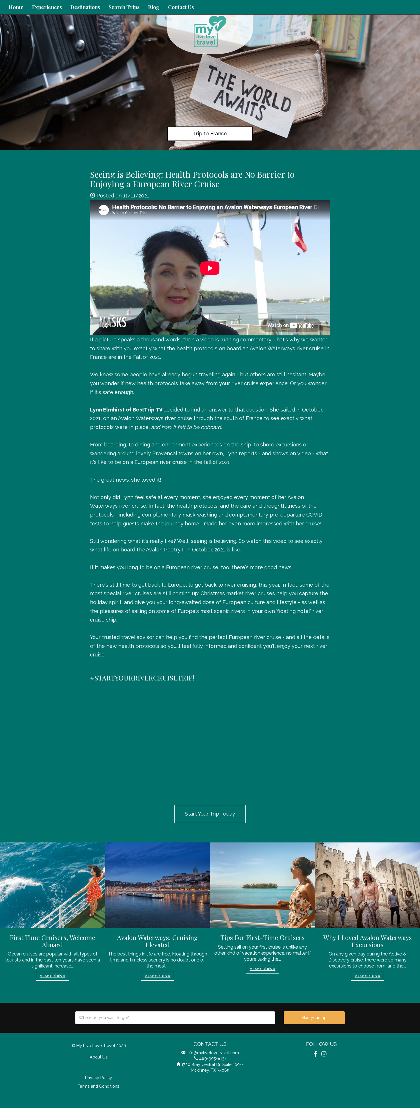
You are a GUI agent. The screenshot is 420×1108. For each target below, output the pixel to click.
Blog (153, 7)
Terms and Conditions (98, 1086)
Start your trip (314, 1017)
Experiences (47, 7)
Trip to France (210, 133)
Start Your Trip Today (210, 814)
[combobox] (175, 1017)
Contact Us (181, 7)
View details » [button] (52, 976)
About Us (99, 1056)
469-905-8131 (212, 1058)
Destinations (85, 7)
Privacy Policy (98, 1077)
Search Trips (124, 7)
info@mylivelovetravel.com (213, 1052)
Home (16, 7)
